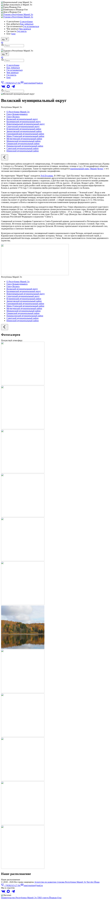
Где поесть (22, 31)
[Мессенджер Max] (8, 88)
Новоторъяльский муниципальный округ (25, 124)
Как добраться (26, 24)
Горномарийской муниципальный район (25, 134)
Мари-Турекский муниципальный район (25, 136)
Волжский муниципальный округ (22, 119)
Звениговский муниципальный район (24, 131)
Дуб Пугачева (46, 176)
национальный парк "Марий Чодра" (87, 168)
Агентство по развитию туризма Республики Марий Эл (60, 882)
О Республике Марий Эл (18, 112)
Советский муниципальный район (22, 148)
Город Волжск (13, 116)
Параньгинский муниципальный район (24, 146)
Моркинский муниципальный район (23, 141)
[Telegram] (13, 88)
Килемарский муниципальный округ (23, 121)
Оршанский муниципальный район (23, 143)
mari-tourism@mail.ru (33, 83)
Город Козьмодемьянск (17, 114)
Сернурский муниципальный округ (23, 126)
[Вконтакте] (3, 88)
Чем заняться (25, 29)
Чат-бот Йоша (93, 882)
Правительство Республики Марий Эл (19, 897)
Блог (13, 34)
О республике (26, 21)
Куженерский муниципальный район (23, 129)
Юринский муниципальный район (22, 151)
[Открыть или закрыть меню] (4, 157)
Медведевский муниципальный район (24, 138)
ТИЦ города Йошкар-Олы (49, 897)
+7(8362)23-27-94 (12, 83)
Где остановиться (31, 26)
